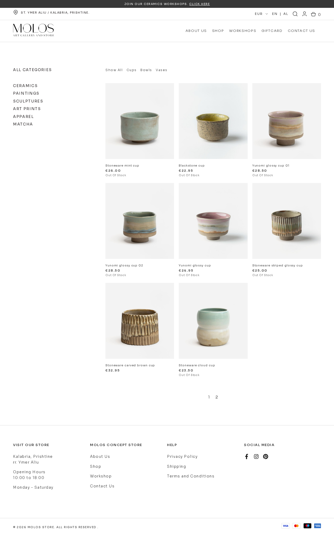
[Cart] (316, 15)
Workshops (242, 30)
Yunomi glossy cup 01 (270, 165)
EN (274, 14)
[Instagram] (256, 456)
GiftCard (271, 30)
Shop (218, 30)
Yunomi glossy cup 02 (124, 265)
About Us (196, 30)
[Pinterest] (265, 456)
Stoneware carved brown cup (130, 365)
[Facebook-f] (246, 456)
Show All (114, 70)
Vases (162, 70)
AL (285, 14)
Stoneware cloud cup (197, 365)
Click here (199, 4)
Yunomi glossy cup (195, 265)
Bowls (146, 70)
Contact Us (301, 30)
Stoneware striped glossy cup (277, 265)
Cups (132, 70)
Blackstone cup (192, 165)
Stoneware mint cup (122, 165)
